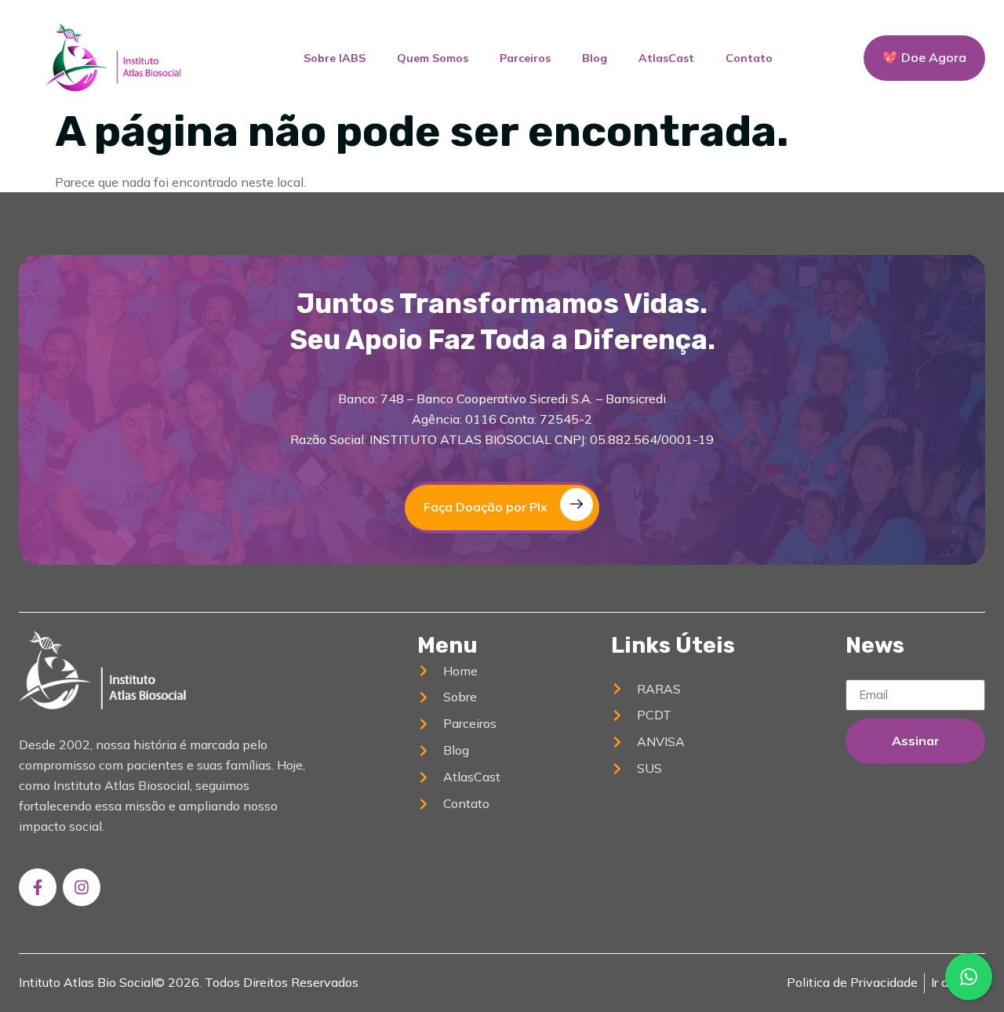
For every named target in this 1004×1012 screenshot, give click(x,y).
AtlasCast (666, 58)
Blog (594, 58)
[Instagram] (81, 887)
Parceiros (525, 58)
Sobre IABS (335, 58)
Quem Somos (432, 58)
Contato (749, 58)
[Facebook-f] (37, 887)
